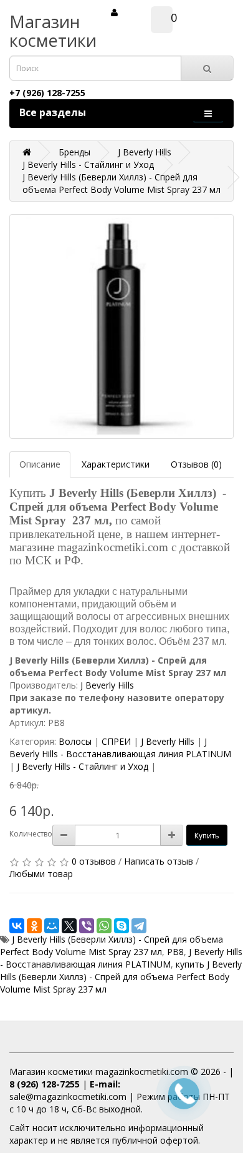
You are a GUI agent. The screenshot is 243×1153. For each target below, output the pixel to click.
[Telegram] (138, 925)
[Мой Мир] (51, 925)
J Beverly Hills (107, 685)
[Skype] (121, 925)
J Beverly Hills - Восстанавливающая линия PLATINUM (120, 747)
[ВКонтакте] (16, 925)
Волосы (75, 741)
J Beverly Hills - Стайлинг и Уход (82, 766)
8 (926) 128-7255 (44, 1084)
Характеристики (116, 464)
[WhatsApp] (104, 925)
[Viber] (86, 925)
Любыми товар (41, 874)
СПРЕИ (116, 741)
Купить (206, 835)
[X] (69, 925)
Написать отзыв (158, 861)
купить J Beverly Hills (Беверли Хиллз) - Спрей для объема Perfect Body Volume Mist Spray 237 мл (121, 976)
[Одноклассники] (34, 925)
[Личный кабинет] (114, 12)
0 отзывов (94, 861)
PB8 (175, 952)
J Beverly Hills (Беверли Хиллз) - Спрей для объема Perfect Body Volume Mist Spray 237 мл (111, 945)
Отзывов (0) (196, 464)
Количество (30, 833)
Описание (39, 464)
